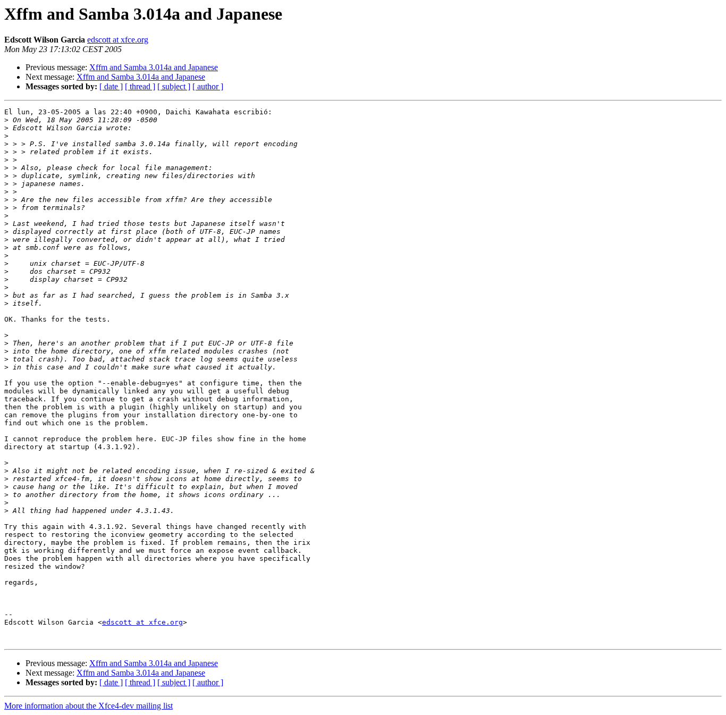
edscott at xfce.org (117, 39)
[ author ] (207, 86)
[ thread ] (140, 86)
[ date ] (111, 86)
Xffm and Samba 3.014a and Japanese (153, 67)
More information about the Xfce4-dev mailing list (88, 705)
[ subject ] (173, 86)
